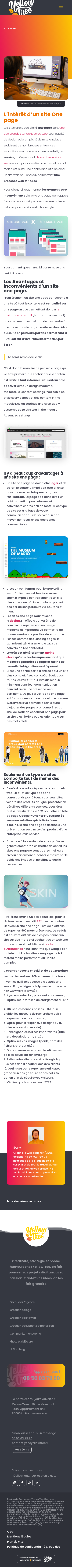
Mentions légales (19, 1536)
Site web (10, 28)
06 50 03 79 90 (22, 1438)
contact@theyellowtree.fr (30, 1443)
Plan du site (15, 1542)
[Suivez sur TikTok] (30, 1483)
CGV (10, 1532)
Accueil (24, 104)
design (15, 621)
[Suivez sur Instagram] (15, 1483)
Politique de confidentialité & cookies (33, 1547)
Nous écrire (22, 1449)
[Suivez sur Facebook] (22, 1483)
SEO (39, 921)
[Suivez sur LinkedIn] (37, 1483)
